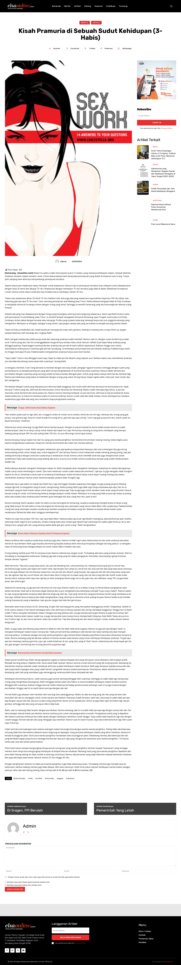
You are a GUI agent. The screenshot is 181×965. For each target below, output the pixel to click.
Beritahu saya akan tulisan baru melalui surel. (24, 885)
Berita (84, 23)
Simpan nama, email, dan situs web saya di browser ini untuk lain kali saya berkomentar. (44, 877)
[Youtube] (23, 950)
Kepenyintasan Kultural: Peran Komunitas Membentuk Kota (161, 207)
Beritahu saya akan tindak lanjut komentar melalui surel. (28, 882)
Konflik (38, 778)
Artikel (155, 164)
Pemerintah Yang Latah (115, 810)
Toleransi (70, 778)
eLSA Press (157, 200)
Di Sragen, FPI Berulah (25, 810)
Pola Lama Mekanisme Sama (163, 224)
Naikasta (169, 962)
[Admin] (57, 261)
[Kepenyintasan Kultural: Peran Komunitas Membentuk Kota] (143, 205)
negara (60, 778)
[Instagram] (12, 950)
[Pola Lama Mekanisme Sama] (143, 222)
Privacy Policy (166, 128)
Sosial (96, 23)
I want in (156, 123)
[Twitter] (28, 832)
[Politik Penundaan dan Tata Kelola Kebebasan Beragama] (143, 188)
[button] (171, 6)
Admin (63, 261)
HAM (30, 778)
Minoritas (49, 778)
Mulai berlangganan (70, 937)
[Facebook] (24, 832)
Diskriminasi (19, 778)
